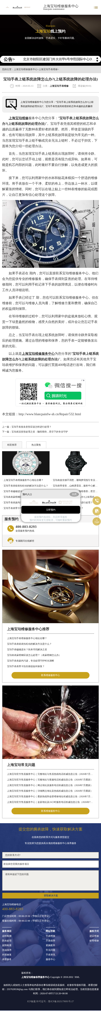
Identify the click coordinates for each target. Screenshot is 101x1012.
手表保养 (50, 941)
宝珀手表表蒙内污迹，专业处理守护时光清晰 (30, 660)
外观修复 (7, 955)
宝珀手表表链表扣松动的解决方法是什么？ (29, 644)
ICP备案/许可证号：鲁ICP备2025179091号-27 (50, 1001)
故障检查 (7, 945)
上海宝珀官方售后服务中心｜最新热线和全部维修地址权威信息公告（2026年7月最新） (50, 796)
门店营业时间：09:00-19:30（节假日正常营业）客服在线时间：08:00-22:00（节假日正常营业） (26, 918)
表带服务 (7, 959)
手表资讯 (50, 955)
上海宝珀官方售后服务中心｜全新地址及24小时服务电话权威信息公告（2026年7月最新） (50, 802)
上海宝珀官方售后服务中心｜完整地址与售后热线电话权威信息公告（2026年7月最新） (50, 774)
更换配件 (50, 945)
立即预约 (50, 509)
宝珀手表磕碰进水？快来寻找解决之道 (27, 649)
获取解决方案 (51, 895)
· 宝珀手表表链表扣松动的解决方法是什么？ (25, 485)
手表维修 (50, 936)
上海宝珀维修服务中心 (60, 6)
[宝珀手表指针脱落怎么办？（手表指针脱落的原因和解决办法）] (26, 463)
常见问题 (50, 950)
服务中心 (50, 959)
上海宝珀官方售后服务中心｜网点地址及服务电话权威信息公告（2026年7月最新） (50, 785)
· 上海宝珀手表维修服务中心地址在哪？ (22, 480)
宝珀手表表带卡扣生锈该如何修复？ (26, 666)
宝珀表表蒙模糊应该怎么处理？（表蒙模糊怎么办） (34, 655)
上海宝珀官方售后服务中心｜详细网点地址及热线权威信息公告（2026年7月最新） (50, 791)
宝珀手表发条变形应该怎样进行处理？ (31, 427)
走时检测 (7, 936)
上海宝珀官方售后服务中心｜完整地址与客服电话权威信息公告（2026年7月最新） (50, 779)
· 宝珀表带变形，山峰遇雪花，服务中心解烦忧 (75, 485)
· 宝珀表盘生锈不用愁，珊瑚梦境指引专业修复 (75, 480)
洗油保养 (7, 950)
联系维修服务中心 (50, 675)
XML (77, 977)
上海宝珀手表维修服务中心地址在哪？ (27, 638)
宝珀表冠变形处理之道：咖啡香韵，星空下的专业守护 (40, 431)
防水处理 (7, 941)
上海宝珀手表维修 (48, 69)
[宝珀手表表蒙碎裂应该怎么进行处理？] (75, 463)
